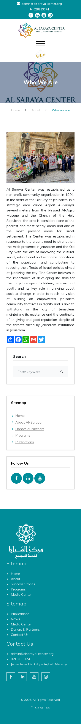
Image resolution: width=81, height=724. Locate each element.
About (36, 110)
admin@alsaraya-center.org (32, 653)
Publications (24, 442)
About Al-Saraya (28, 422)
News (15, 619)
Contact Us (20, 634)
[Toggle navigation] (40, 46)
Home (15, 110)
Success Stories (23, 584)
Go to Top (42, 708)
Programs (22, 435)
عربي (40, 54)
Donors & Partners (29, 429)
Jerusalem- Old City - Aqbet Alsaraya (39, 664)
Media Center (21, 594)
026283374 (20, 659)
